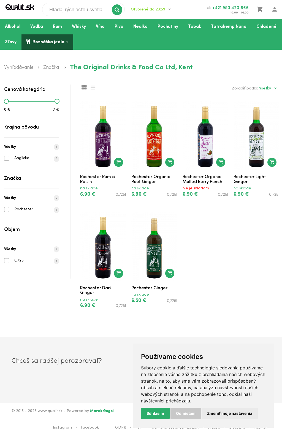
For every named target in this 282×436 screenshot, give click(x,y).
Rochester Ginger (149, 288)
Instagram (62, 428)
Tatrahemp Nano (228, 26)
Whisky (79, 26)
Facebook (90, 428)
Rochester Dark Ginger (96, 290)
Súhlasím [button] (155, 413)
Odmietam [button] (186, 413)
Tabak (194, 26)
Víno (100, 26)
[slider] (6, 101)
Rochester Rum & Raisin (97, 179)
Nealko (140, 26)
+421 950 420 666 (230, 8)
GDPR (120, 428)
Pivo (119, 26)
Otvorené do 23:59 (148, 9)
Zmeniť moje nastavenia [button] (229, 413)
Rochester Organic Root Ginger (150, 179)
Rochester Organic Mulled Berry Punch (202, 179)
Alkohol (12, 26)
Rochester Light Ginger (250, 179)
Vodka (36, 26)
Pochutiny (168, 26)
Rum (57, 26)
